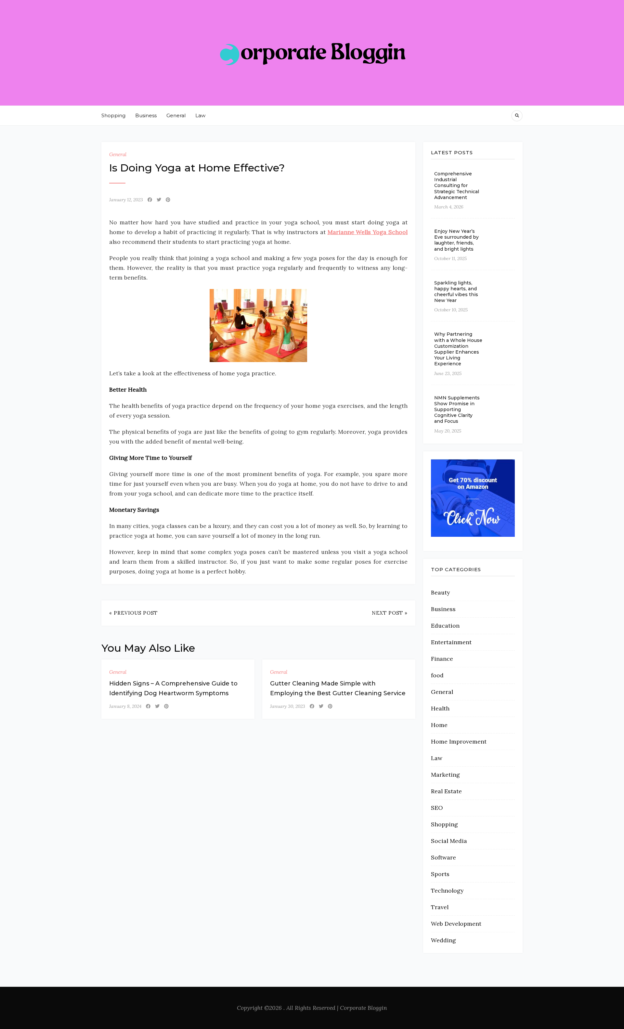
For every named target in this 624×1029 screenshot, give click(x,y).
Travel (439, 907)
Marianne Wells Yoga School (368, 232)
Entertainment (451, 642)
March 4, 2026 (448, 207)
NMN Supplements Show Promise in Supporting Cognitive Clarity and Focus (457, 409)
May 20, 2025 (447, 431)
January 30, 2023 (287, 706)
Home (439, 725)
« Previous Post (133, 613)
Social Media (449, 841)
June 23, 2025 (448, 373)
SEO (437, 807)
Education (445, 625)
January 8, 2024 (125, 706)
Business (146, 115)
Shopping (113, 115)
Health (440, 708)
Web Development (456, 923)
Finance (442, 658)
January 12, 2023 (126, 200)
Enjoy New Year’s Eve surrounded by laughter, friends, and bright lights (456, 240)
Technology (447, 890)
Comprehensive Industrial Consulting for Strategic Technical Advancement (456, 185)
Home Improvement (459, 741)
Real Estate (446, 791)
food (437, 675)
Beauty (440, 592)
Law (200, 115)
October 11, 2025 (450, 258)
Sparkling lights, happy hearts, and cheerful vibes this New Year (456, 292)
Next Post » (390, 613)
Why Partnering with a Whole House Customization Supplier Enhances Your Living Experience (458, 349)
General (176, 115)
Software (443, 857)
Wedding (443, 940)
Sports (440, 874)
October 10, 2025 (451, 310)
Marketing (445, 774)
